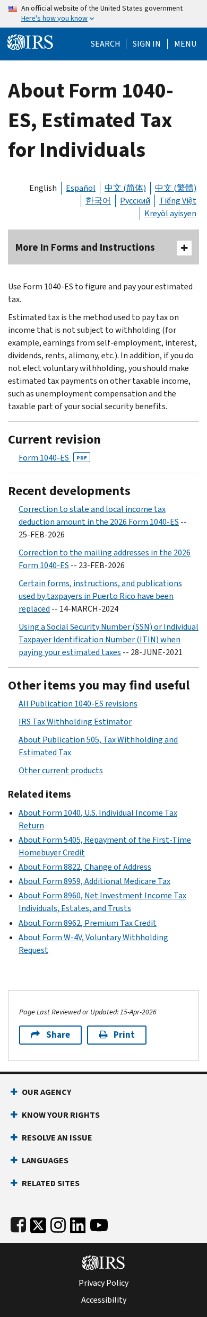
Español (81, 187)
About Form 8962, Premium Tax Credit (88, 923)
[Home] (30, 41)
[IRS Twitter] (38, 1223)
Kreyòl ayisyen (170, 213)
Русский (135, 200)
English (43, 187)
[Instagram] (58, 1223)
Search (105, 44)
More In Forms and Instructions (85, 247)
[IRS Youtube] (99, 1223)
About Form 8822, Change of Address (85, 866)
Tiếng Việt (177, 200)
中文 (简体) (125, 187)
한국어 (98, 200)
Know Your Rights (61, 1114)
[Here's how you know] (103, 14)
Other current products (61, 770)
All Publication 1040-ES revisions (78, 703)
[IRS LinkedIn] (78, 1223)
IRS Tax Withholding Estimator (75, 721)
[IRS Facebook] (18, 1223)
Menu (185, 44)
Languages (45, 1160)
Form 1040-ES (53, 457)
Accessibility (103, 1300)
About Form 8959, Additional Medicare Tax (94, 881)
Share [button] (58, 1035)
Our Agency (46, 1092)
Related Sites (51, 1183)
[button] (147, 44)
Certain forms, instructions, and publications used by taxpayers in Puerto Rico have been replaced (100, 596)
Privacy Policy (103, 1283)
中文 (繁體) (175, 187)
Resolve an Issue (57, 1137)
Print (124, 1035)
